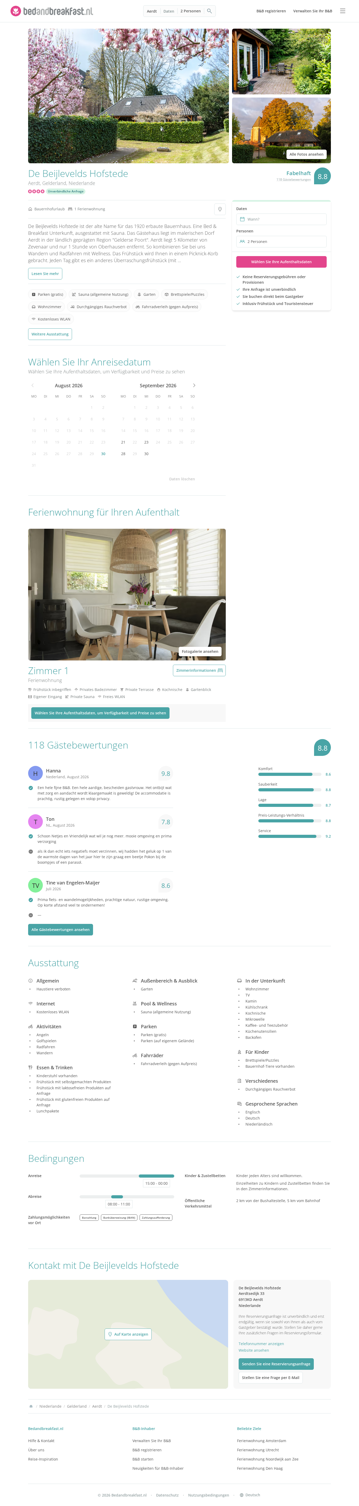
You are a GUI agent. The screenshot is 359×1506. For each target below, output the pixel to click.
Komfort (265, 768)
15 (92, 430)
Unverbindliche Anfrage (66, 191)
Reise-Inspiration (43, 1459)
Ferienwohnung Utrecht (258, 1449)
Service (264, 830)
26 (57, 453)
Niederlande (82, 183)
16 (103, 430)
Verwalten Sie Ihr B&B (151, 1440)
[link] (53, 11)
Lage (262, 799)
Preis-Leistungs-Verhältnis (281, 815)
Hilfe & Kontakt (41, 1440)
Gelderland (54, 183)
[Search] (210, 11)
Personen (244, 230)
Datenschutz (167, 1495)
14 (80, 430)
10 (34, 430)
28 (80, 453)
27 (68, 453)
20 (68, 442)
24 (34, 453)
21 (80, 442)
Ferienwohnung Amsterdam (261, 1440)
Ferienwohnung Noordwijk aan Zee (268, 1459)
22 (92, 442)
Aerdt (152, 11)
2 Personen (191, 10)
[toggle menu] (342, 11)
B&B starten (142, 1459)
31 (34, 465)
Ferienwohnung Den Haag (260, 1468)
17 (34, 442)
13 (68, 430)
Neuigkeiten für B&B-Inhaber (158, 1468)
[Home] (31, 1406)
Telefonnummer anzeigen (261, 1343)
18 (45, 442)
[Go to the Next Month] (193, 385)
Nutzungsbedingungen (208, 1495)
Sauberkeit (267, 784)
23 (103, 442)
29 (92, 453)
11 (45, 430)
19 (57, 442)
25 (45, 453)
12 (57, 430)
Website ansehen (254, 1350)
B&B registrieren (147, 1449)
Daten (168, 11)
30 (103, 453)
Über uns (36, 1449)
